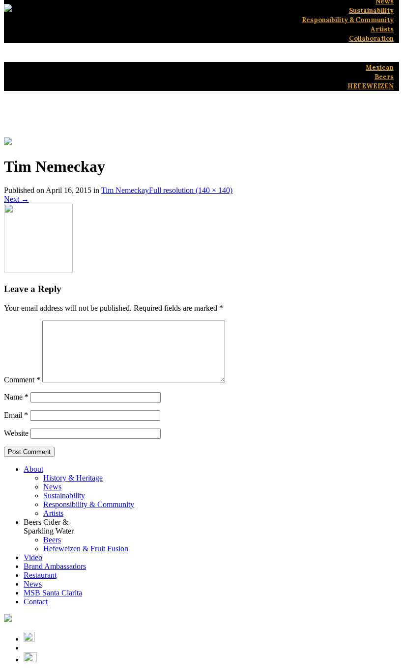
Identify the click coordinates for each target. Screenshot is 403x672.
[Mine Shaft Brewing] (8, 9)
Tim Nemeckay (125, 190)
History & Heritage (73, 478)
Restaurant (40, 575)
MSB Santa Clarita (53, 593)
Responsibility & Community (88, 504)
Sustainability (64, 495)
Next (16, 199)
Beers (52, 540)
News (52, 487)
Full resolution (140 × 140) (190, 190)
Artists (53, 513)
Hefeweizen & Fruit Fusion (85, 548)
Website (16, 433)
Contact (36, 601)
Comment (22, 380)
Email (16, 415)
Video (33, 557)
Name (16, 397)
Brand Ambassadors (55, 566)
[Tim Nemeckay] (38, 270)
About (33, 469)
